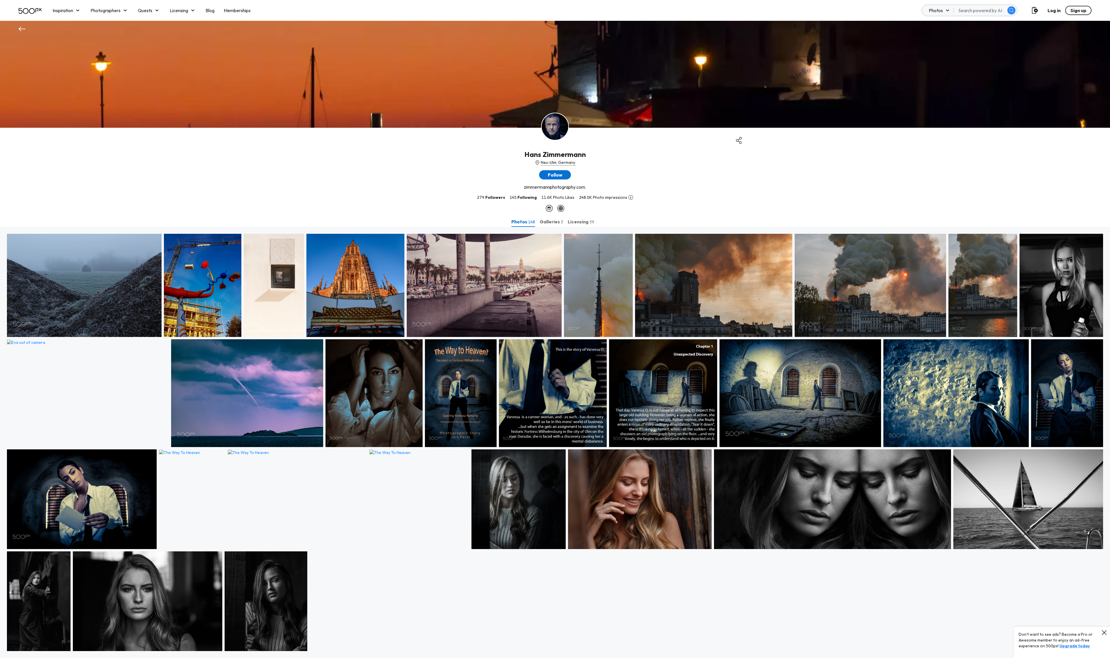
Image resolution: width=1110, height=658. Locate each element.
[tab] (523, 221)
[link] (84, 285)
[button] (1011, 10)
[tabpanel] (555, 442)
